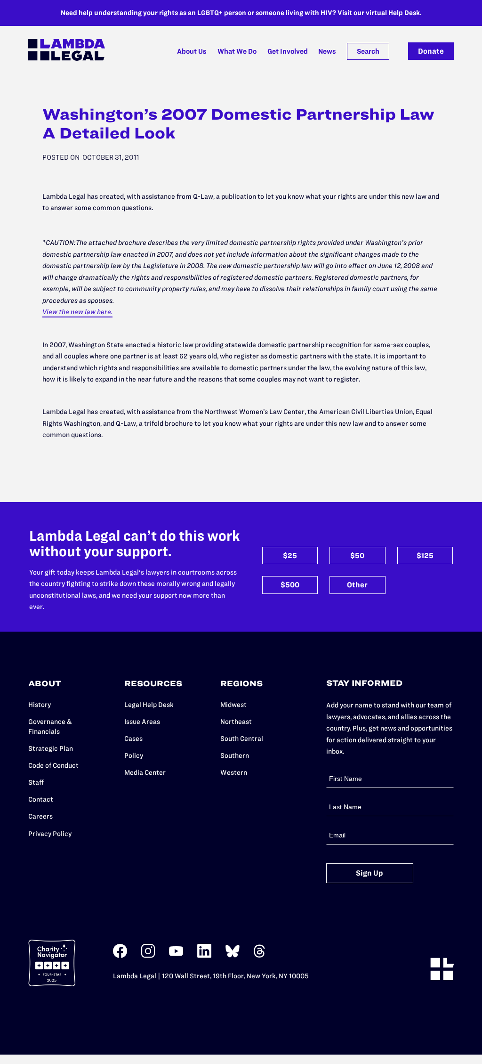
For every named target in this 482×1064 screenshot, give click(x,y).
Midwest (233, 704)
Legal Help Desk (149, 704)
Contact (40, 799)
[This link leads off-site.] (120, 955)
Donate (431, 51)
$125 (425, 556)
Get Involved (287, 51)
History (39, 704)
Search (368, 51)
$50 (357, 556)
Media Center (145, 772)
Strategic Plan (50, 748)
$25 (290, 556)
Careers (40, 816)
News (327, 51)
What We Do (237, 51)
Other (357, 585)
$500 (290, 585)
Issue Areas (142, 721)
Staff (36, 782)
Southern (234, 755)
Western (233, 772)
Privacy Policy (50, 833)
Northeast (236, 721)
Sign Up (369, 873)
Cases (133, 738)
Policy (133, 755)
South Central (241, 738)
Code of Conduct (53, 765)
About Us (192, 51)
